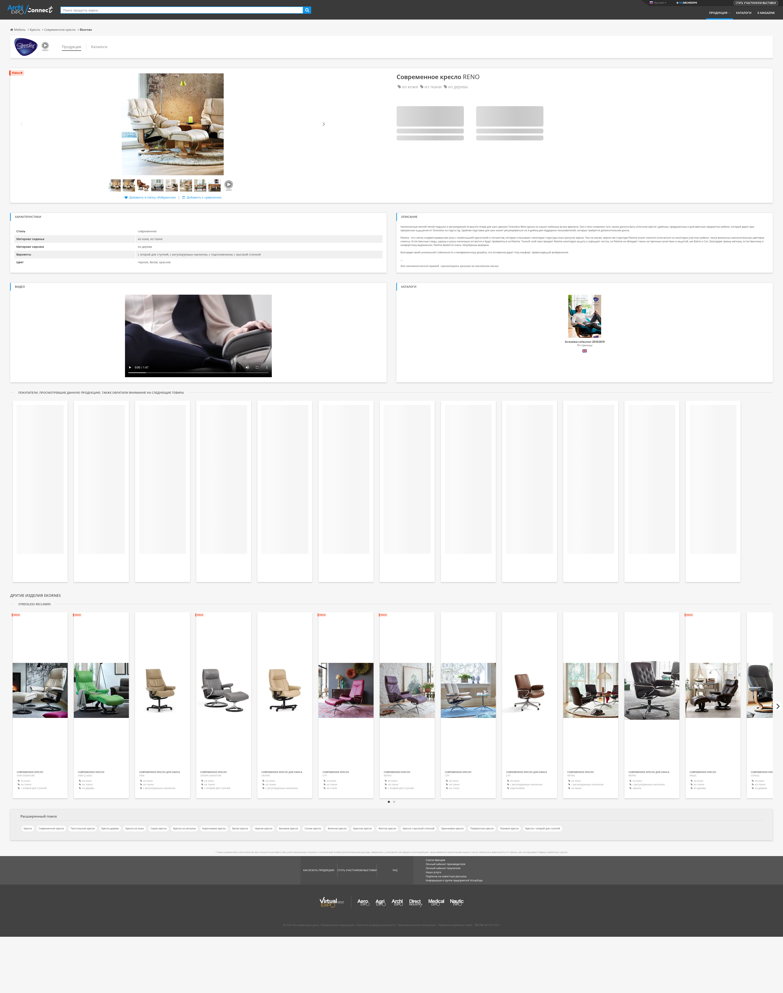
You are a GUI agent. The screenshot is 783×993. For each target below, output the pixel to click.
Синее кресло (313, 828)
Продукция (718, 13)
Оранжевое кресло (452, 828)
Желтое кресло (387, 828)
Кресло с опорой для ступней (542, 828)
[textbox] (181, 10)
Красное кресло (362, 828)
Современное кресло (51, 828)
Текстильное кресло (83, 828)
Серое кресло (158, 828)
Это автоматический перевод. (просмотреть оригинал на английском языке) (449, 266)
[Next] (323, 124)
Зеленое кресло (337, 828)
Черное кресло (263, 828)
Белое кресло (240, 828)
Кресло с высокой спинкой (419, 828)
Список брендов (435, 860)
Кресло (28, 828)
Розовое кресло (509, 828)
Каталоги (743, 13)
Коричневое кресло (214, 828)
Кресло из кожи (134, 828)
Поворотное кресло (482, 828)
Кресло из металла (184, 828)
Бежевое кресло (288, 828)
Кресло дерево (110, 828)
